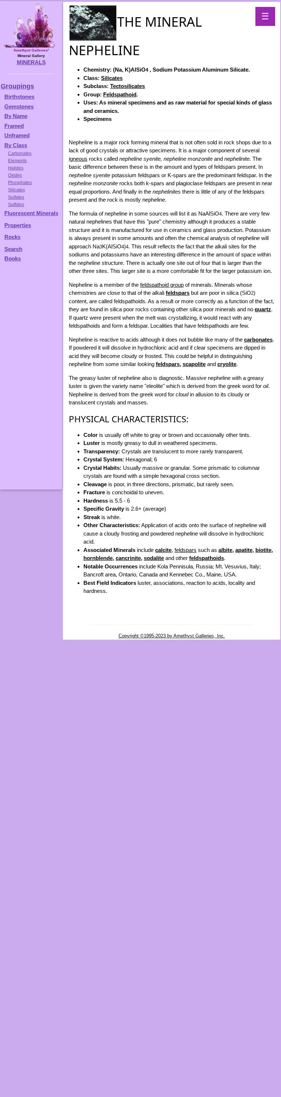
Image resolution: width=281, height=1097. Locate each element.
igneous (78, 159)
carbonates (258, 339)
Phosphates (20, 182)
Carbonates (19, 153)
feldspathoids (206, 558)
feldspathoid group (162, 285)
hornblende (98, 558)
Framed (14, 126)
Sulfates (16, 197)
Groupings (17, 86)
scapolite (194, 364)
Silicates (112, 78)
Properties (17, 225)
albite (225, 550)
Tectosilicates (127, 86)
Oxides (15, 175)
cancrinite (128, 558)
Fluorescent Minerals (31, 213)
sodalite (154, 558)
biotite (263, 550)
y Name (17, 116)
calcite (163, 550)
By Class (15, 145)
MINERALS (31, 62)
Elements (17, 160)
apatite (243, 550)
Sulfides (16, 204)
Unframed (17, 135)
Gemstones (19, 106)
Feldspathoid (119, 94)
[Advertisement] (30, 379)
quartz (263, 309)
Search (13, 249)
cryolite (226, 364)
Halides (15, 168)
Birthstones (19, 97)
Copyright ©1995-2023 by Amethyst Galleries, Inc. (172, 636)
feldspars (178, 293)
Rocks (12, 237)
